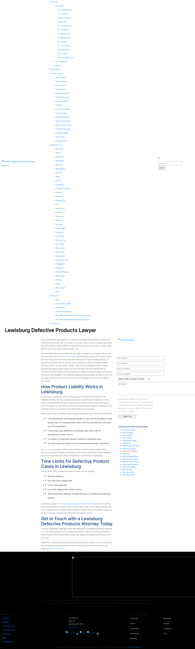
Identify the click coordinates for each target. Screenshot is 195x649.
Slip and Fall (127, 470)
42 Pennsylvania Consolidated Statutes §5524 (74, 504)
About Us (6, 622)
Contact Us (55, 323)
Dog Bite (125, 454)
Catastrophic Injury (129, 440)
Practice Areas (9, 630)
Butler (133, 623)
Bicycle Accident (128, 430)
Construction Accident (131, 446)
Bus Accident (127, 435)
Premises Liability (129, 467)
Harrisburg (135, 628)
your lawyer (48, 449)
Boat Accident (127, 433)
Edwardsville (60, 200)
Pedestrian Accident (130, 464)
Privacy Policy (134, 647)
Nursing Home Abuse (130, 462)
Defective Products (129, 451)
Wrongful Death (61, 141)
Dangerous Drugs (62, 101)
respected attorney (66, 356)
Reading (134, 638)
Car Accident (127, 438)
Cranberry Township (63, 188)
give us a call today (56, 549)
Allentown (134, 618)
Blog (4, 638)
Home (5, 618)
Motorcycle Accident (130, 459)
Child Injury (126, 443)
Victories (6, 634)
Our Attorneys (9, 626)
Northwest (135, 633)
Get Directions (74, 627)
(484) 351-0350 (191, 166)
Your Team (60, 6)
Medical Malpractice (130, 456)
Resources (55, 296)
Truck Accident (128, 472)
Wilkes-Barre (60, 288)
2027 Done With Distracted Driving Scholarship (73, 319)
